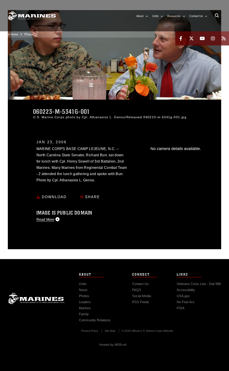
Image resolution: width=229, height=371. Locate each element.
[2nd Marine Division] (32, 16)
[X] (191, 38)
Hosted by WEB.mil (112, 344)
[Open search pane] (217, 15)
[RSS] (223, 38)
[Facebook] (180, 38)
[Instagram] (213, 38)
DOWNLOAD (53, 197)
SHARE (92, 197)
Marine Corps (36, 298)
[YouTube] (202, 38)
